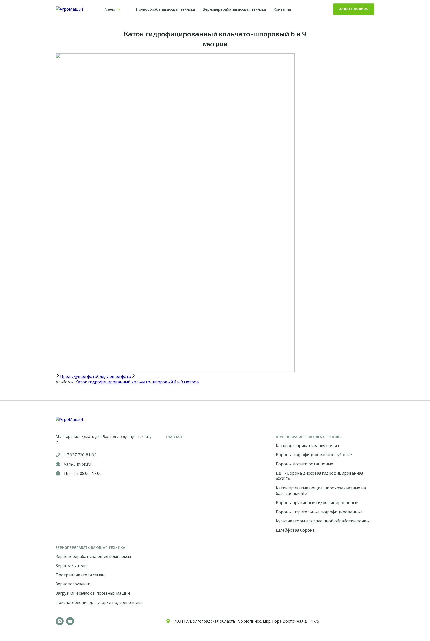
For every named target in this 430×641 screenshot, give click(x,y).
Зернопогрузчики (73, 584)
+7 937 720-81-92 (80, 455)
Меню (110, 9)
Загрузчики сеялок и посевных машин (93, 593)
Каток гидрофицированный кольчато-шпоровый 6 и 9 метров (137, 382)
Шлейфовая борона (295, 530)
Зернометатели (71, 565)
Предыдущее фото (78, 376)
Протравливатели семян (80, 574)
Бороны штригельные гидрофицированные (319, 511)
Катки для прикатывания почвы (307, 445)
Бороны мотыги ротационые (304, 464)
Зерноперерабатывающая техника (234, 9)
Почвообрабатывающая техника (165, 9)
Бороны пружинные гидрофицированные (317, 502)
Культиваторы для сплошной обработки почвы (322, 521)
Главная (174, 437)
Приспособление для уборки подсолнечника (99, 602)
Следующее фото (114, 376)
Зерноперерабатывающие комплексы (93, 556)
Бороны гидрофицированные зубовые (314, 454)
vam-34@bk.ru (77, 464)
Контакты (282, 9)
